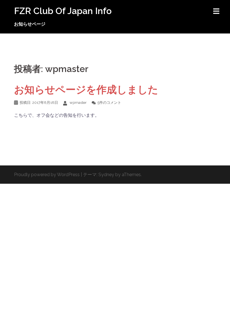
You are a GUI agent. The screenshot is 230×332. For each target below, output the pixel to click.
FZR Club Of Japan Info (63, 11)
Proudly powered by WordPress (47, 174)
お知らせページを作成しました (86, 89)
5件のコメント (109, 102)
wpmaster (78, 102)
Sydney (106, 174)
